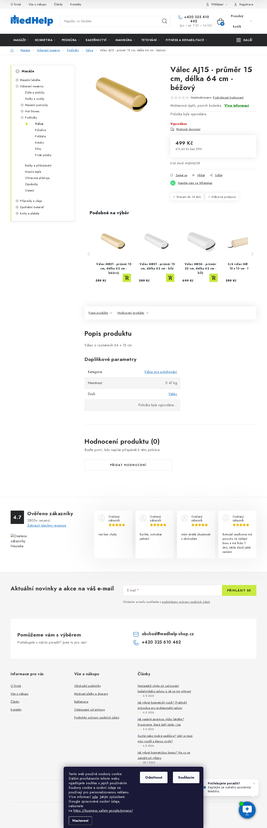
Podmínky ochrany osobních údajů (96, 717)
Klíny (38, 149)
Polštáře (40, 136)
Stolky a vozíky (34, 99)
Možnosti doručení (188, 129)
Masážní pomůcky (36, 105)
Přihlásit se (239, 590)
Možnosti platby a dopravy (91, 694)
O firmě (16, 4)
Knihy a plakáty (29, 213)
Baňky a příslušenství (38, 165)
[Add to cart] (127, 278)
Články (58, 4)
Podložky (31, 117)
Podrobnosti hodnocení (228, 97)
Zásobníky (31, 184)
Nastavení (80, 820)
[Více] (244, 40)
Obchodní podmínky (87, 686)
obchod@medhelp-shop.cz (168, 634)
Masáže (28, 71)
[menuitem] (21, 40)
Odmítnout (153, 777)
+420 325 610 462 (196, 19)
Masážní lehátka (30, 80)
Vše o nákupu (37, 4)
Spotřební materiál (32, 207)
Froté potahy (43, 155)
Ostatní (29, 190)
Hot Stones (32, 111)
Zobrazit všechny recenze (46, 525)
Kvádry (39, 142)
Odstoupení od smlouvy (89, 710)
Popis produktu (98, 313)
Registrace (246, 4)
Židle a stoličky (34, 92)
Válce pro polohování (160, 372)
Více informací (236, 105)
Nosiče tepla (33, 172)
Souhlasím (186, 777)
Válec (173, 394)
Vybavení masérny (31, 86)
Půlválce (40, 130)
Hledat (164, 21)
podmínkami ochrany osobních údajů (186, 602)
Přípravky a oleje (31, 201)
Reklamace (81, 702)
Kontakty (75, 4)
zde (95, 796)
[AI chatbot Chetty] (247, 810)
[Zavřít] (254, 783)
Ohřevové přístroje (37, 178)
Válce (39, 124)
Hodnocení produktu (130, 313)
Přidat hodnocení (128, 465)
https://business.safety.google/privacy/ (103, 810)
